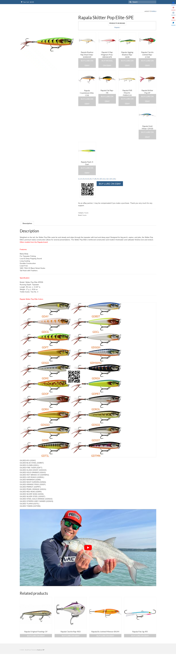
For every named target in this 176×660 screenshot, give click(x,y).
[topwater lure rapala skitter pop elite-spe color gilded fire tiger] (47, 42)
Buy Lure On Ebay (87, 62)
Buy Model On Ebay (107, 62)
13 (111, 179)
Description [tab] (27, 223)
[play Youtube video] (88, 547)
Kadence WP (40, 650)
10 (101, 179)
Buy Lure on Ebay (147, 62)
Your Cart (28, 2)
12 (107, 179)
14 (114, 179)
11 (104, 179)
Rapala (154, 11)
